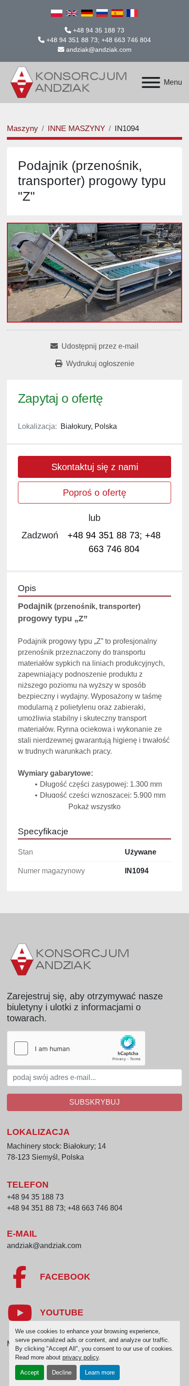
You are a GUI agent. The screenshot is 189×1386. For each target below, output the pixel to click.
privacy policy (80, 1357)
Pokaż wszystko (94, 807)
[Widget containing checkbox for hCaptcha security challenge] (76, 1048)
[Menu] (151, 82)
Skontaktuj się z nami (94, 467)
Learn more (100, 1372)
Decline (62, 1372)
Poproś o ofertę (94, 493)
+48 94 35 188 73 (98, 30)
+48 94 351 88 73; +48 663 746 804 (98, 40)
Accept (29, 1372)
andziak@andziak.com (99, 49)
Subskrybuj (94, 1102)
